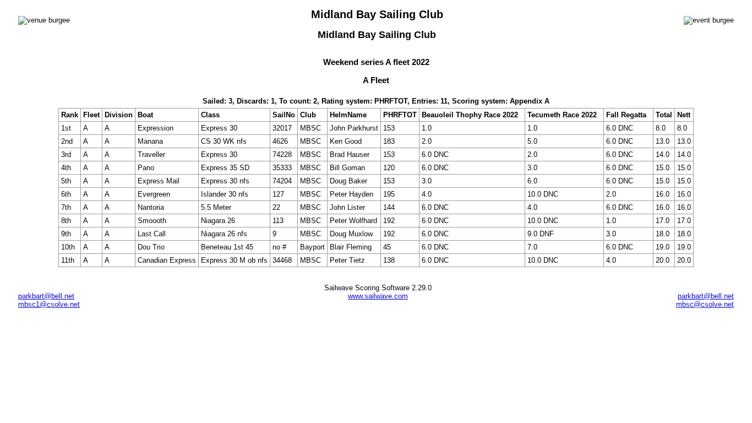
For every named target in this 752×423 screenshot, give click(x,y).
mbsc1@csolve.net (49, 304)
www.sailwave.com (378, 296)
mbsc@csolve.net (705, 304)
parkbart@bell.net (46, 296)
